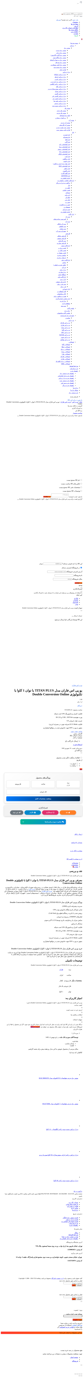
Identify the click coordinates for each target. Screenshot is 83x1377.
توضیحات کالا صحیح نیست (71, 491)
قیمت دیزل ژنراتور (72, 1219)
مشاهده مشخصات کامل (43, 799)
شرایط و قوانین (77, 1325)
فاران (61, 969)
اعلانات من (74, 32)
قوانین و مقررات (72, 1206)
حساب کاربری (73, 1202)
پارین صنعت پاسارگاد (57, 1278)
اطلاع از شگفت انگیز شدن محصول (68, 758)
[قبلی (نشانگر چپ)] (81, 1375)
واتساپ (75, 600)
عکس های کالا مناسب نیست (70, 484)
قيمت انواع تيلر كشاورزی (69, 1221)
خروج (76, 35)
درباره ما (75, 1210)
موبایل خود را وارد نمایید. (74, 1314)
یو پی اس (75, 402)
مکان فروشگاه (77, 579)
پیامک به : (72, 766)
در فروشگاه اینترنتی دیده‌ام (71, 568)
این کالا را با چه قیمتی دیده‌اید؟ (72, 564)
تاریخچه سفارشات (72, 1204)
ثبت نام (58, 20)
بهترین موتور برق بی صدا (70, 1236)
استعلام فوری (77, 744)
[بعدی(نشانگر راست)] (79, 1375)
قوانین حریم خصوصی (66, 1327)
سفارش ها (74, 24)
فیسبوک (75, 602)
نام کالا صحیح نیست (73, 480)
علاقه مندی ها (73, 30)
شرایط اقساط (73, 1235)
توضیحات (75, 863)
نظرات (76, 33)
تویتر (76, 604)
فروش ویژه (74, 396)
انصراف (79, 1285)
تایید (74, 1285)
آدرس (76, 26)
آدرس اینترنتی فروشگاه (74, 571)
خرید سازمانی (73, 1223)
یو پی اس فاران (65, 402)
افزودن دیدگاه (35, 1027)
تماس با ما (74, 1208)
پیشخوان (75, 22)
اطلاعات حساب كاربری (70, 28)
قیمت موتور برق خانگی (70, 1218)
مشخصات (74, 865)
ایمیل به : (73, 764)
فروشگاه (75, 1361)
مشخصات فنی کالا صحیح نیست (69, 487)
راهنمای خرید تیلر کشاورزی (69, 1238)
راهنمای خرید (73, 1225)
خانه (80, 402)
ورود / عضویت (77, 1319)
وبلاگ (76, 1233)
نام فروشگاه (78, 575)
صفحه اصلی (74, 1357)
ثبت (81, 769)
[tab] (41, 863)
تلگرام (76, 598)
